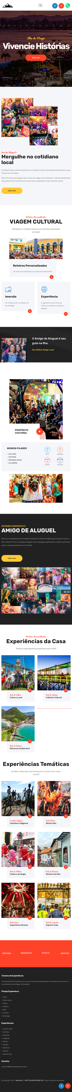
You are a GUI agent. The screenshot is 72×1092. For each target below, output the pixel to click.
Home (5, 997)
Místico (5, 1041)
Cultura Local (7, 1029)
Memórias (6, 1048)
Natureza (6, 1035)
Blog (4, 1010)
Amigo (5, 1003)
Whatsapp (6, 1016)
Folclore (5, 1045)
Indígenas (6, 1038)
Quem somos (7, 1000)
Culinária (6, 1032)
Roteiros (6, 1006)
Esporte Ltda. (7, 1054)
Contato (6, 1013)
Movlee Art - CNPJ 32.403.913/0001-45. (30, 1080)
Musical (5, 1051)
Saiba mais (36, 58)
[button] (4, 50)
